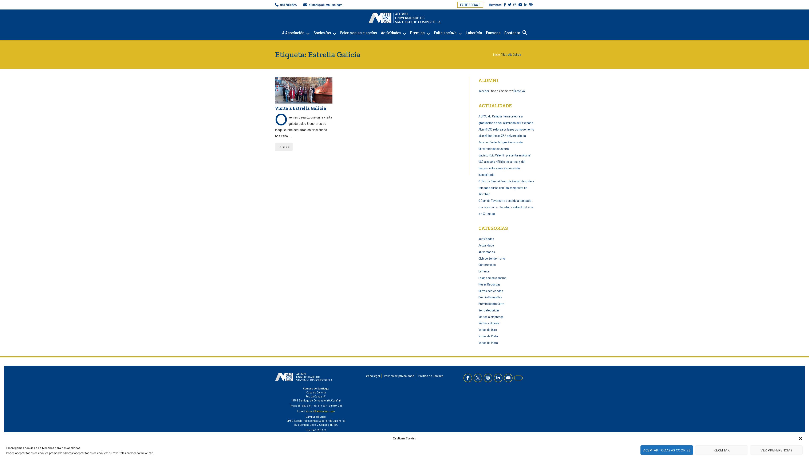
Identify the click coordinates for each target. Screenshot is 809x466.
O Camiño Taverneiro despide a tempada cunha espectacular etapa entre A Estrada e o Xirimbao (505, 206)
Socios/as (322, 32)
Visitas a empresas (491, 317)
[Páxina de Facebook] (467, 378)
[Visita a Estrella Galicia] (303, 90)
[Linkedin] (498, 378)
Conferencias (487, 265)
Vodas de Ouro (487, 329)
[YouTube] (508, 378)
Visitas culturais (488, 323)
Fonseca (493, 32)
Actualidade (486, 245)
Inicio (496, 55)
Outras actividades (490, 291)
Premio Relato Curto (491, 304)
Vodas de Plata (488, 336)
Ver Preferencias (776, 450)
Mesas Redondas (489, 284)
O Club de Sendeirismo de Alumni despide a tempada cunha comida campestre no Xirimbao (506, 187)
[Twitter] (478, 378)
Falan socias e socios (358, 32)
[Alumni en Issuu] (518, 378)
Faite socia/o (470, 5)
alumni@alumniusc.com (325, 5)
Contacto (512, 32)
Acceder (483, 91)
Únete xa (519, 91)
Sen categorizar (488, 310)
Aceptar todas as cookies (666, 450)
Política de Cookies (430, 376)
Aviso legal (373, 376)
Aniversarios (486, 252)
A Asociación (293, 32)
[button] (800, 438)
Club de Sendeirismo (491, 258)
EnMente (483, 271)
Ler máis (284, 147)
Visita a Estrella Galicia (300, 108)
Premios (417, 32)
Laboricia (474, 32)
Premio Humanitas (490, 297)
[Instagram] (488, 378)
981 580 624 (288, 5)
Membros (495, 5)
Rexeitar (722, 450)
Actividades (391, 32)
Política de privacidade (399, 376)
